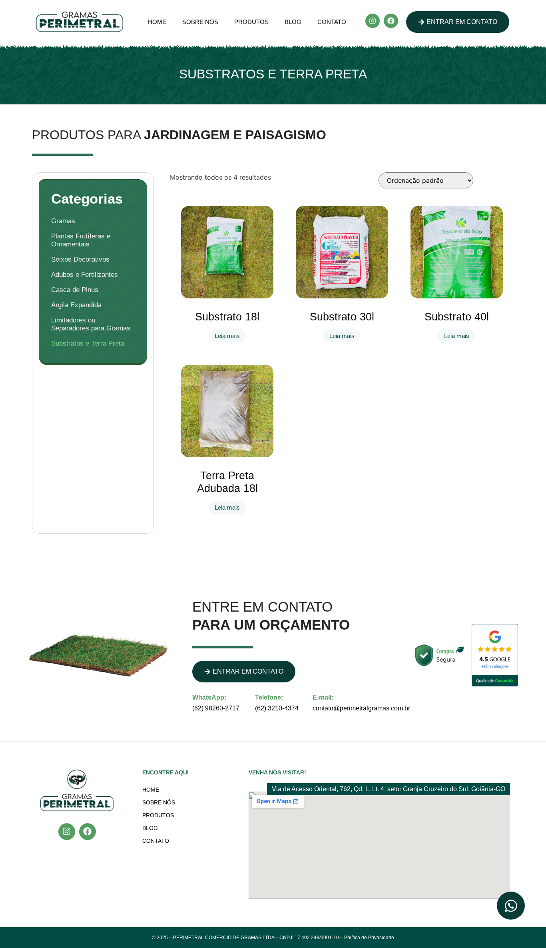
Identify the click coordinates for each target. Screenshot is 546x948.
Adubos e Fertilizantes (84, 274)
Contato (331, 21)
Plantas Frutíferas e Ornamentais (80, 240)
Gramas (63, 221)
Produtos (251, 21)
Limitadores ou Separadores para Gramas (90, 324)
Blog (293, 21)
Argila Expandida (76, 305)
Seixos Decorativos (80, 259)
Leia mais (227, 335)
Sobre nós (200, 21)
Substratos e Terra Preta (87, 343)
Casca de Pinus (74, 290)
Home (157, 21)
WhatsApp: (209, 697)
